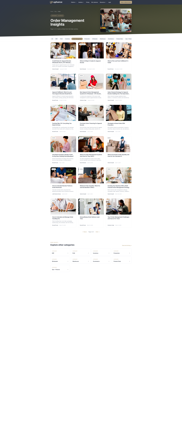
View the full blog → (127, 245)
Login (109, 2)
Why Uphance (94, 2)
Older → (97, 231)
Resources (102, 2)
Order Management (77, 38)
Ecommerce (111, 38)
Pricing (87, 2)
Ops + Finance (129, 38)
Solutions (80, 2)
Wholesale (94, 38)
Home (51, 11)
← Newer (85, 231)
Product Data (120, 38)
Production (87, 38)
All (52, 38)
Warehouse (102, 38)
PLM (61, 38)
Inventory (67, 38)
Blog (56, 11)
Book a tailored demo (126, 2)
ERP (56, 38)
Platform (73, 2)
